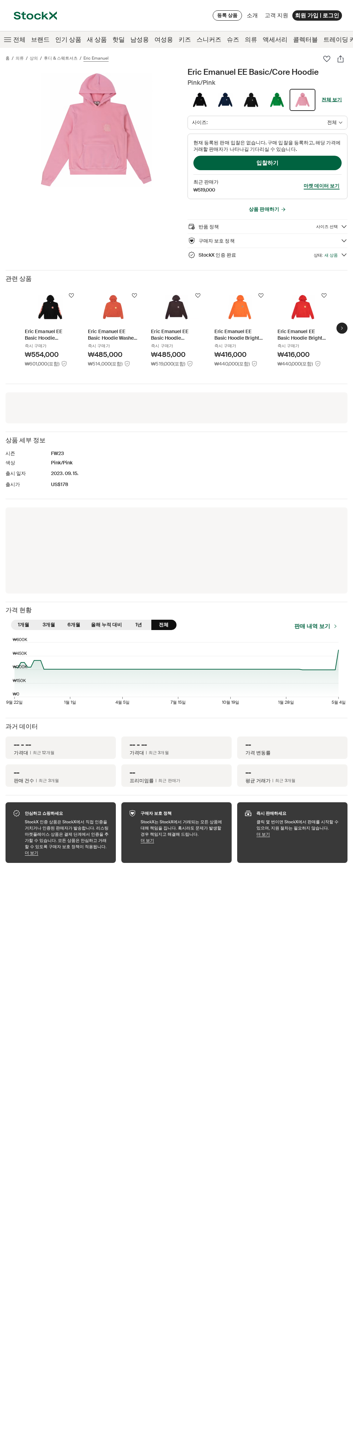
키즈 (185, 39)
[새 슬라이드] (341, 328)
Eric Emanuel (96, 58)
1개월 (23, 624)
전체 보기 (332, 99)
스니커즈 (208, 39)
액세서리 (275, 39)
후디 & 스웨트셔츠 (61, 58)
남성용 (139, 39)
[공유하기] (340, 59)
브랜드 (40, 39)
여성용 (163, 39)
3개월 (49, 624)
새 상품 (97, 39)
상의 (34, 58)
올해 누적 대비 (106, 624)
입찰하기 (267, 162)
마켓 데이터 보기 (322, 186)
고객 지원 (276, 15)
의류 (251, 39)
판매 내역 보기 (312, 626)
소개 (253, 17)
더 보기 (67, 853)
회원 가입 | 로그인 (317, 15)
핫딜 (118, 39)
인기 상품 (68, 39)
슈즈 (233, 39)
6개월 (74, 624)
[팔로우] (327, 59)
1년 (138, 624)
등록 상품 (227, 15)
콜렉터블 (305, 39)
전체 (19, 39)
